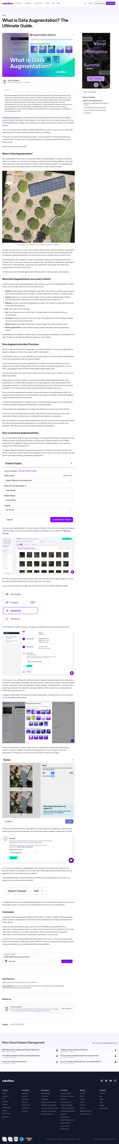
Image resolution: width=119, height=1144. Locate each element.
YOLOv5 (82, 1108)
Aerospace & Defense (67, 1096)
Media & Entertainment (67, 1120)
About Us (102, 1093)
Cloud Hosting (6, 1107)
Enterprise (5, 1117)
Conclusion (87, 113)
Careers (102, 1099)
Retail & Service (65, 1123)
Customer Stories (66, 1093)
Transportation (65, 1126)
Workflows (5, 1096)
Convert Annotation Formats (49, 1108)
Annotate (5, 1101)
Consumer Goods (66, 1102)
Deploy (4, 1093)
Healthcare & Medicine (68, 1108)
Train (3, 1099)
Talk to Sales (6, 1113)
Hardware (25, 1111)
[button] (19, 3)
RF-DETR (83, 1093)
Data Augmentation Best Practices (95, 107)
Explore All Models (85, 1114)
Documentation (45, 1093)
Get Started (110, 3)
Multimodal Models (85, 1111)
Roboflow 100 (26, 1105)
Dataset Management (17, 1024)
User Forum (44, 1096)
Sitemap (78, 1139)
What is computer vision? (48, 1102)
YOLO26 (82, 1099)
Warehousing (65, 1129)
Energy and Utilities (66, 1105)
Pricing (47, 3)
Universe (5, 1104)
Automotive (64, 1099)
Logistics (63, 1114)
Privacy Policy (71, 1139)
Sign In (91, 3)
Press (101, 1102)
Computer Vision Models (48, 1111)
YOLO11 (82, 1102)
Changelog (44, 1099)
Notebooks (25, 1093)
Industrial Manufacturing (68, 1111)
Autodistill (24, 1096)
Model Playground (47, 1114)
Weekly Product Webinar (49, 1105)
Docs (53, 3)
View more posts (66, 1008)
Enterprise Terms (61, 1139)
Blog (58, 3)
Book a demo (99, 3)
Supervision (25, 1099)
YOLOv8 (82, 1105)
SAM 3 (82, 1096)
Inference (25, 1102)
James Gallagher (13, 80)
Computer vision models (10, 117)
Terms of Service (51, 1139)
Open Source (26, 1108)
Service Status (104, 1108)
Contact (102, 1105)
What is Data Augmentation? (93, 100)
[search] (85, 3)
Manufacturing (65, 1117)
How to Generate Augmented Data (95, 110)
